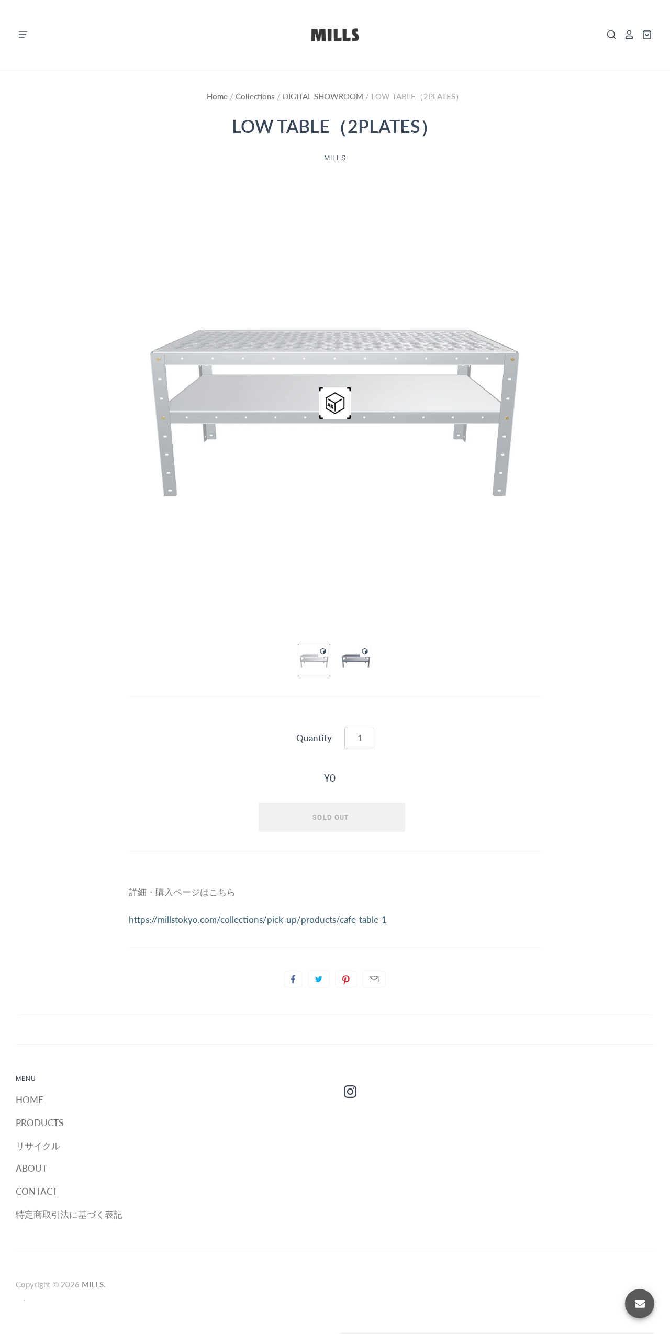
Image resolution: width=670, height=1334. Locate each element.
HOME (29, 1099)
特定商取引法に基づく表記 (69, 1214)
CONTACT (37, 1191)
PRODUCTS (39, 1122)
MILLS (93, 1284)
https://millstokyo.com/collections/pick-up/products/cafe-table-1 (258, 919)
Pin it (346, 979)
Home (218, 96)
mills (334, 158)
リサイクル (38, 1145)
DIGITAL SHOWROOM (323, 96)
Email (374, 979)
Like (293, 979)
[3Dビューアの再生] (335, 403)
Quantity (314, 737)
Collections (256, 96)
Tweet (319, 979)
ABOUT (31, 1168)
